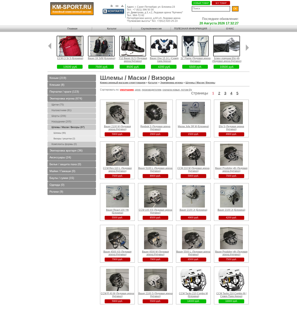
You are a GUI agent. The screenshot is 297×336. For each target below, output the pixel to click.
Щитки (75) (58, 104)
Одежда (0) (57, 184)
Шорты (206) (59, 116)
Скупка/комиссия (151, 28)
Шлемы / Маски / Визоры (200, 82)
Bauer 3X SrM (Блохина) (101, 58)
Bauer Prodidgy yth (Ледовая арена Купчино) (231, 169)
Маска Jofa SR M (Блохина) (193, 126)
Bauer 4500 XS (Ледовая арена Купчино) (117, 253)
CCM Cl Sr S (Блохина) (70, 58)
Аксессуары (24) (60, 157)
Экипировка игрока (171, 82)
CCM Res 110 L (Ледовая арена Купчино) (117, 169)
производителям (151, 89)
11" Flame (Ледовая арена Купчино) (196, 60)
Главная (72, 28)
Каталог (112, 28)
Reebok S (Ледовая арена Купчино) (155, 128)
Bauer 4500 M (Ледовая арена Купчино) (155, 253)
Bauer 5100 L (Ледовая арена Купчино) (155, 169)
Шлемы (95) (60, 133)
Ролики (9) (56, 191)
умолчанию (127, 89)
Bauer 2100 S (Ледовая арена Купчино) (155, 295)
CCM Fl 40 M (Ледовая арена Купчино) (117, 295)
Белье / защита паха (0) (65, 164)
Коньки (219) (58, 77)
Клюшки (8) (57, 84)
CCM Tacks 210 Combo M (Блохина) (193, 295)
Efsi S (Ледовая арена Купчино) (231, 128)
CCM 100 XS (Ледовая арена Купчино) (155, 211)
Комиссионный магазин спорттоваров (122, 82)
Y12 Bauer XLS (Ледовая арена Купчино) (133, 60)
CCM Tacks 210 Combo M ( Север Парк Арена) (231, 295)
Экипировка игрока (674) (66, 98)
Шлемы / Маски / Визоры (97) (68, 127)
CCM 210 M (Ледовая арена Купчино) (193, 169)
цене (138, 89)
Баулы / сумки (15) (62, 177)
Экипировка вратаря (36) (66, 150)
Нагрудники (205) (61, 121)
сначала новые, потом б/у (177, 89)
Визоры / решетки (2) (64, 138)
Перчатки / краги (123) (64, 91)
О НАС (230, 28)
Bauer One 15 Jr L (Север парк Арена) (164, 60)
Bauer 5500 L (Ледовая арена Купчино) (193, 253)
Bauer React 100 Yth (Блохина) (117, 211)
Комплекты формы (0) (64, 144)
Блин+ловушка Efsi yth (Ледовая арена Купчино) (226, 60)
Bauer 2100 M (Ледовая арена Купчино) (117, 128)
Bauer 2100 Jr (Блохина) (193, 210)
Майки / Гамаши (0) (62, 171)
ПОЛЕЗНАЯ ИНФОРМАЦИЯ (190, 28)
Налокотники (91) (62, 110)
